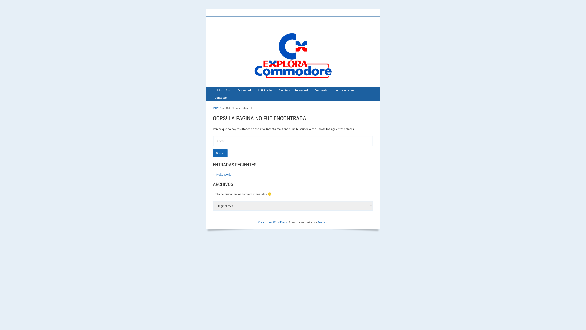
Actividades (265, 90)
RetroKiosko (302, 90)
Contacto (221, 97)
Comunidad (322, 90)
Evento (283, 90)
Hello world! (224, 174)
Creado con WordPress (272, 222)
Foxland (323, 222)
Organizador (246, 90)
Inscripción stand (344, 90)
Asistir (229, 90)
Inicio (218, 90)
